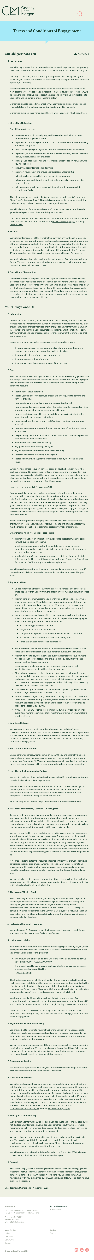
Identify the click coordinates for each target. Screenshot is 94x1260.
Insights (8, 1233)
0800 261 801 (16, 224)
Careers (8, 1243)
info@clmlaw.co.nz (17, 1222)
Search (52, 1233)
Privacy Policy (55, 1209)
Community (9, 1240)
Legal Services (11, 1230)
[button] (80, 13)
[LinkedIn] (82, 1250)
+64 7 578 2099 (17, 1217)
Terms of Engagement (58, 1206)
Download (83, 54)
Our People (9, 1236)
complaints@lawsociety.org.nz (24, 1108)
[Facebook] (87, 1250)
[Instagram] (76, 1250)
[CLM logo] (18, 11)
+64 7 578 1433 (14, 1219)
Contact (53, 1230)
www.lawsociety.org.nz (64, 221)
